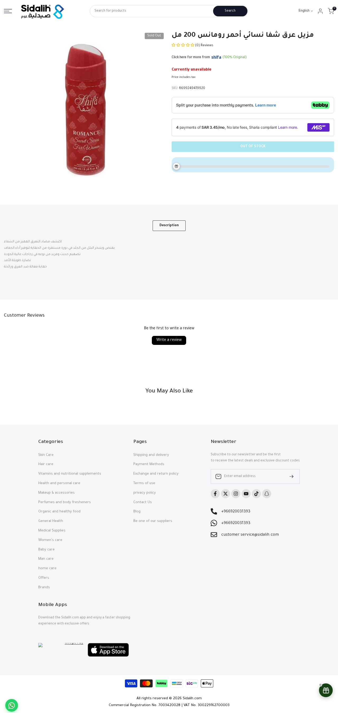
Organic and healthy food (59, 512)
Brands (44, 588)
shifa (216, 57)
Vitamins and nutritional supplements (69, 474)
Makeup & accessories (56, 493)
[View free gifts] (326, 690)
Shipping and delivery (151, 455)
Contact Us (142, 502)
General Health (50, 521)
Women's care (50, 540)
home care (47, 569)
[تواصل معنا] (11, 705)
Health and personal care (59, 483)
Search (230, 11)
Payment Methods (148, 464)
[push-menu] (8, 11)
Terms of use (144, 483)
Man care (46, 559)
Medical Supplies (51, 531)
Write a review (169, 340)
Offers (43, 578)
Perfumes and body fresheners (64, 502)
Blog (136, 512)
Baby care (46, 550)
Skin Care (46, 455)
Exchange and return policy (156, 474)
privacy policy (144, 493)
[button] (183, 46)
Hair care (45, 464)
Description (169, 226)
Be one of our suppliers (152, 521)
